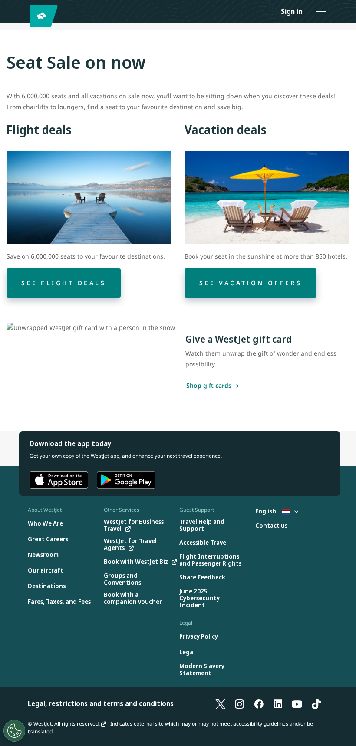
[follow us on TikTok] (316, 703)
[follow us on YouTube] (297, 703)
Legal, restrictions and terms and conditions (101, 703)
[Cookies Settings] (14, 731)
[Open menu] (321, 11)
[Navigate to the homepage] (45, 16)
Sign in (291, 11)
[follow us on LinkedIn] (278, 703)
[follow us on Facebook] (259, 703)
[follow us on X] (220, 703)
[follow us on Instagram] (239, 703)
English (266, 511)
